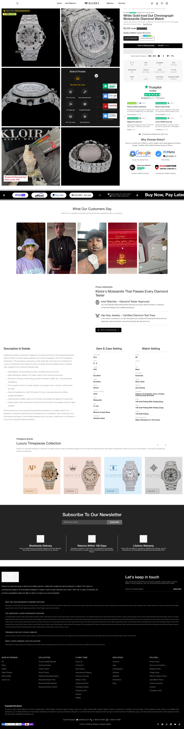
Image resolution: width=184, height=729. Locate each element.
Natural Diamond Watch (43, 627)
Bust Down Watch (38, 622)
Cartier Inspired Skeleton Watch (138, 605)
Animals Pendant (46, 635)
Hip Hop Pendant (45, 665)
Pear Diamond (62, 644)
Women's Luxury (63, 627)
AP (3, 662)
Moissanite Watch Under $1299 (150, 622)
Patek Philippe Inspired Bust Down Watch (48, 608)
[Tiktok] (179, 724)
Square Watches (173, 624)
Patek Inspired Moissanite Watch (151, 616)
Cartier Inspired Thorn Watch (156, 605)
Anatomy (116, 662)
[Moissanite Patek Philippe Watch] (163, 475)
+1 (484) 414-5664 (115, 720)
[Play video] (31, 248)
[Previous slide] (19, 248)
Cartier (4, 669)
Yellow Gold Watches (128, 624)
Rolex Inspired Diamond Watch (30, 616)
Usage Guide (154, 672)
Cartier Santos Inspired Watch (111, 619)
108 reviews (160, 98)
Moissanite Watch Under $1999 (169, 622)
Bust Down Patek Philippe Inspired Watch (112, 622)
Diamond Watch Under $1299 (32, 624)
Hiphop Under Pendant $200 (77, 635)
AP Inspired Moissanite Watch (94, 616)
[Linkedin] (171, 724)
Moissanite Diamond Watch (28, 627)
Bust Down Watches (75, 624)
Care (114, 665)
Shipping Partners (82, 683)
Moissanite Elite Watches (48, 683)
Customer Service (156, 683)
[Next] (166, 445)
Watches (110, 3)
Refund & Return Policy (158, 676)
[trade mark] (10, 577)
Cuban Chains (56, 635)
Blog (114, 683)
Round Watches (163, 624)
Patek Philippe (7, 672)
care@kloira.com (83, 720)
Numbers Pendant (36, 635)
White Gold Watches (152, 624)
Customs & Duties (82, 676)
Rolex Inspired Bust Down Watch (99, 605)
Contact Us (80, 665)
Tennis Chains (64, 635)
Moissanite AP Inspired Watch (13, 605)
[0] (166, 3)
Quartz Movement (131, 38)
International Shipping (84, 672)
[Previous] (158, 445)
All (129, 8)
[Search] (17, 3)
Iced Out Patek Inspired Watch (23, 622)
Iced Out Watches (116, 624)
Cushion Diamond (20, 644)
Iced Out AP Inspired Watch (30, 605)
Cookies (153, 687)
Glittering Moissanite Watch (49, 676)
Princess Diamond (41, 644)
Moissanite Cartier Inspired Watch (119, 605)
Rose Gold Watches (140, 624)
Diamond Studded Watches (103, 624)
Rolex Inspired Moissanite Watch (113, 616)
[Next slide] (164, 248)
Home (59, 3)
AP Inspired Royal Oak (46, 605)
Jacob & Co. (6, 680)
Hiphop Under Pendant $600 (110, 635)
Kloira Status (80, 669)
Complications (118, 669)
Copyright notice (156, 690)
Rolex (4, 665)
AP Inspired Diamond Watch (13, 616)
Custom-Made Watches (47, 662)
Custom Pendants (10, 635)
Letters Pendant (26, 635)
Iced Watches (70, 3)
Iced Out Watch (61, 619)
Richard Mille (6, 676)
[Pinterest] (158, 724)
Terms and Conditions (158, 665)
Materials (116, 676)
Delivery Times (81, 680)
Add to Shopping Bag (108, 330)
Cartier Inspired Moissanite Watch (132, 616)
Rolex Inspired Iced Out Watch (24, 619)
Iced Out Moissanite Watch (127, 619)
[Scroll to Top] (179, 717)
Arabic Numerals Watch (88, 624)
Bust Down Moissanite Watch (133, 622)
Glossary (116, 672)
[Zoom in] (56, 13)
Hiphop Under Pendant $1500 (127, 635)
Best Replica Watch (166, 616)
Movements (117, 680)
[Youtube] (175, 724)
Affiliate (78, 698)
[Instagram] (166, 724)
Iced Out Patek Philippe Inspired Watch (25, 608)
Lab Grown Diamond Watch (12, 627)
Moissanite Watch (80, 616)
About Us (79, 662)
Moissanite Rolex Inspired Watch (62, 605)
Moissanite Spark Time (47, 680)
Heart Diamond (71, 644)
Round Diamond (9, 644)
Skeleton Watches (63, 624)
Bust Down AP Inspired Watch (52, 622)
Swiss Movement (147, 38)
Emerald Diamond (30, 644)
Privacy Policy (154, 662)
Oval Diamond (80, 644)
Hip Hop (121, 3)
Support (79, 694)
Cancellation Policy (156, 680)
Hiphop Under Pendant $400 (94, 635)
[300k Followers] (162, 724)
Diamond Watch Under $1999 (49, 624)
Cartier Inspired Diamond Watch (48, 616)
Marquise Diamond (52, 644)
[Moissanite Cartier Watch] (123, 475)
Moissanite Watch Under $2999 (14, 624)
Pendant (18, 635)
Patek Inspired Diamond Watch (66, 616)
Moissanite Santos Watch (48, 687)
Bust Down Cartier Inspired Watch (90, 622)
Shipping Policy (155, 669)
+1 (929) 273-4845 (99, 720)
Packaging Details (82, 687)
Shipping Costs (81, 690)
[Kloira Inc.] (92, 3)
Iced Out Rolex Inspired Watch (80, 605)
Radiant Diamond (89, 644)
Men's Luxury (54, 627)
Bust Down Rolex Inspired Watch (71, 622)
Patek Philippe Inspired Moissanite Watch (45, 619)
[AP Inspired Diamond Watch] (41, 475)
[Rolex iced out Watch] (82, 475)
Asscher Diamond (100, 644)
